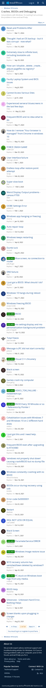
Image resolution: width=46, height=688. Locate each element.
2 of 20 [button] (23, 626)
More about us (10, 659)
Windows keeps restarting (20, 237)
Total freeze (13, 337)
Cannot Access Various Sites (20, 92)
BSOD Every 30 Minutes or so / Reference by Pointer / (25, 406)
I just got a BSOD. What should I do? (25, 282)
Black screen (13, 369)
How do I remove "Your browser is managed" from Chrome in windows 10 (25, 133)
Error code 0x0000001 (18, 499)
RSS (41, 673)
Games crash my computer (20, 380)
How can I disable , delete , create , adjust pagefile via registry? (24, 67)
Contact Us (38, 669)
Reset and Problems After (19, 27)
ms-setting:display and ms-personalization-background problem (26, 326)
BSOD (18, 313)
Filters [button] (40, 22)
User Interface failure (17, 157)
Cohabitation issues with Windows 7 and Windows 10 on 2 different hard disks (25, 420)
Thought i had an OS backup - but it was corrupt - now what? (25, 40)
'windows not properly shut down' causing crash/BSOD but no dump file (26, 460)
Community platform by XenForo (22, 686)
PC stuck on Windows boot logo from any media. (24, 577)
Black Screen (13, 530)
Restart (10, 509)
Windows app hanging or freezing (24, 216)
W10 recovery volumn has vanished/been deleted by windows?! (25, 564)
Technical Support (11, 669)
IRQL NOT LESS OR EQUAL (20, 520)
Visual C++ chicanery (25, 358)
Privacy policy (9, 661)
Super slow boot (15, 181)
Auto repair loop (15, 226)
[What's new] (37, 3)
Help (18, 661)
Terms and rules (24, 659)
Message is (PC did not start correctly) (25, 348)
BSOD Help (12, 589)
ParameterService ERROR (27, 541)
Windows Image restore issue (30, 551)
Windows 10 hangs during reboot (23, 292)
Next (31, 626)
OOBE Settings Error (17, 205)
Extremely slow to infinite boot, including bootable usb (22, 54)
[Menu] (3, 3)
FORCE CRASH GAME (17, 147)
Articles (7, 673)
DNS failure (12, 271)
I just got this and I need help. (21, 434)
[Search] (43, 3)
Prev (15, 626)
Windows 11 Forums (12, 676)
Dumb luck (12, 247)
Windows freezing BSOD (19, 303)
